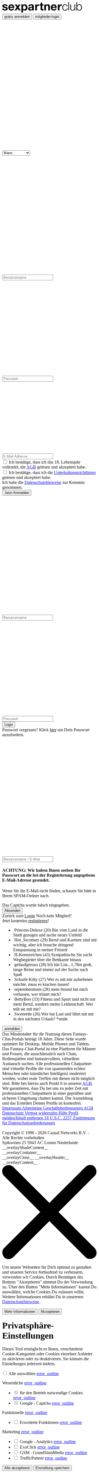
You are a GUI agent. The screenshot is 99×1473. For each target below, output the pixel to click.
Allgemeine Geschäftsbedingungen (53, 1108)
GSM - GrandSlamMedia (53, 1452)
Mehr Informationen (19, 1312)
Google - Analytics (48, 1441)
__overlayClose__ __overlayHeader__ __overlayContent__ (35, 1160)
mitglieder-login (47, 17)
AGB (31, 467)
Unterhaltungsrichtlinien (75, 472)
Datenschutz (13, 1113)
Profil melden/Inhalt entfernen (40, 1115)
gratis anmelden (17, 17)
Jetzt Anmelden (16, 493)
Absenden (12, 910)
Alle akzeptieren (17, 1468)
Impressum (12, 1108)
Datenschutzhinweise (42, 482)
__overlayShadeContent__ (25, 1147)
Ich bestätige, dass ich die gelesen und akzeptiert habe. (49, 475)
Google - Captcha (47, 1403)
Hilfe (63, 1113)
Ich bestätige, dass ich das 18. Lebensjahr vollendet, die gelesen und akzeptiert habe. (44, 464)
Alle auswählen (22, 1373)
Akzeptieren (50, 1312)
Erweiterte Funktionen (51, 1422)
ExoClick (40, 1447)
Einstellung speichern (52, 1468)
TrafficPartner (43, 1458)
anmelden (12, 1029)
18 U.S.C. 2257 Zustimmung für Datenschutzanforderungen (48, 1120)
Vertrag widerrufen (42, 1113)
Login (8, 725)
